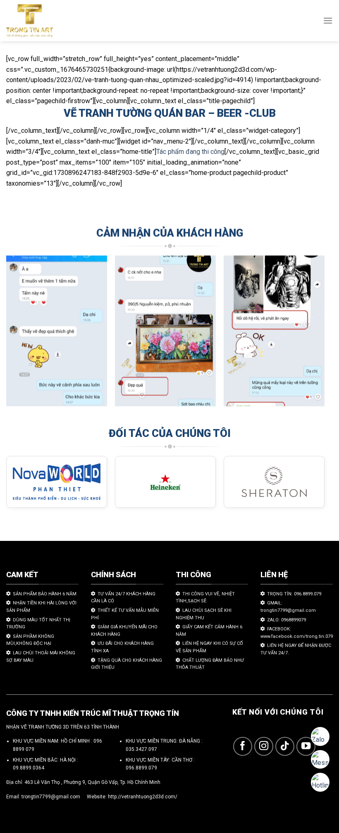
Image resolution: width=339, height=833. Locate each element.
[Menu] (328, 20)
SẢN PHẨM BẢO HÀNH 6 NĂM (44, 594)
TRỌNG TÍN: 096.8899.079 (294, 594)
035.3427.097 (141, 749)
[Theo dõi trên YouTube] (306, 746)
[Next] (311, 335)
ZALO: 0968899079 (286, 620)
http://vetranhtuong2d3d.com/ (142, 797)
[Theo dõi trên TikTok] (285, 746)
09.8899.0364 (28, 768)
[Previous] (19, 335)
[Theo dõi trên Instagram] (264, 746)
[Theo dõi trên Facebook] (243, 746)
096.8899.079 (141, 768)
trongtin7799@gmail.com (50, 797)
